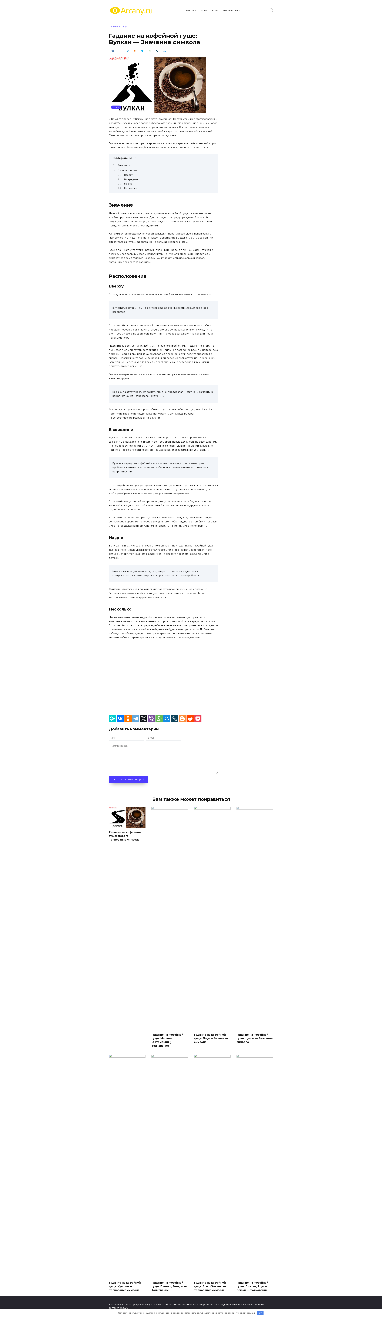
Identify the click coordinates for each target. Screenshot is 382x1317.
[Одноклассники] (128, 718)
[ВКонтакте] (120, 718)
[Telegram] (135, 718)
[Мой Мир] (166, 718)
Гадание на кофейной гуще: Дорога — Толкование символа (125, 836)
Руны (215, 10)
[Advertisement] (163, 676)
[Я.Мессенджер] (112, 718)
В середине (131, 179)
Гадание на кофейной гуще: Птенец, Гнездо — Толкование (169, 1286)
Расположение (127, 170)
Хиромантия (230, 10)
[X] (143, 718)
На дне (128, 183)
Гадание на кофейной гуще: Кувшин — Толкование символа (125, 1286)
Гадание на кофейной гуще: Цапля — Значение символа (255, 1038)
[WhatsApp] (159, 718)
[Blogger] (182, 718)
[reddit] (190, 718)
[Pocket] (197, 718)
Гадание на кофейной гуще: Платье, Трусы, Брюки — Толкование (252, 1286)
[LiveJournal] (174, 718)
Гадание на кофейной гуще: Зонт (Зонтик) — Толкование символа (210, 1286)
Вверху (128, 175)
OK (260, 1313)
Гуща (204, 10)
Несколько (130, 188)
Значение (124, 165)
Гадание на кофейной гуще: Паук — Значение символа (211, 1038)
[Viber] (151, 718)
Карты (190, 10)
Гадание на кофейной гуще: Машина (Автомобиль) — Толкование (167, 1040)
